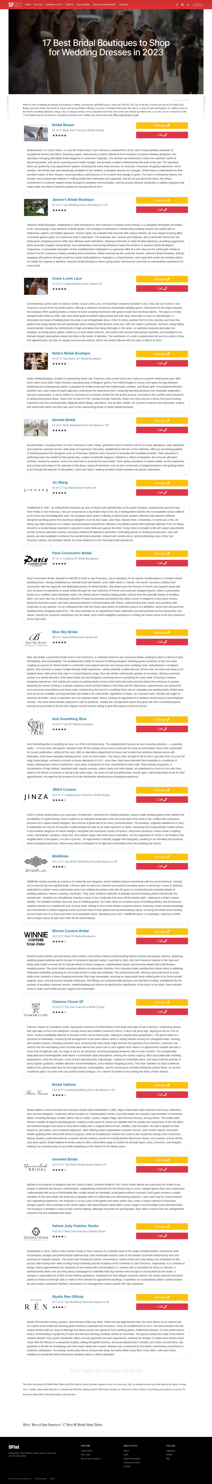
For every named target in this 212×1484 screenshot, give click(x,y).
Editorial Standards (132, 1458)
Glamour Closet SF (68, 1002)
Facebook (170, 1450)
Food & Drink (83, 4)
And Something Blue (69, 719)
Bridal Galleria (64, 1084)
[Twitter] (182, 4)
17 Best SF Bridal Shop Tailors (83, 1424)
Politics (38, 4)
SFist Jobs (85, 1454)
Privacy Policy (41, 1479)
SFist (26, 1424)
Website (160, 125)
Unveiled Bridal (64, 1159)
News (28, 4)
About (126, 1450)
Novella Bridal (63, 420)
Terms (52, 1479)
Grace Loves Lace (67, 278)
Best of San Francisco (46, 1424)
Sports (69, 4)
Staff (126, 1454)
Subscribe (198, 4)
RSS (168, 1458)
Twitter (169, 1454)
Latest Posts (86, 1450)
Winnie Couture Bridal (70, 931)
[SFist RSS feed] (188, 5)
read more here (69, 1394)
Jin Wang (60, 482)
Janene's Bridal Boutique (73, 199)
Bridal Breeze (63, 125)
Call (160, 135)
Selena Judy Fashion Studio (75, 1226)
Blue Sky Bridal (65, 632)
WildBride (60, 856)
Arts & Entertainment (104, 4)
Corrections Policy (132, 1462)
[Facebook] (177, 4)
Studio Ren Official (68, 1297)
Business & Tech (54, 4)
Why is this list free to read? (126, 114)
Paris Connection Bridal (72, 553)
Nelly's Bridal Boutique (71, 353)
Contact (123, 4)
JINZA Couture (64, 789)
